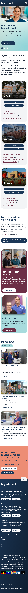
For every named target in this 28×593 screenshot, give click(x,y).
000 (5, 234)
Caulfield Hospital (8, 113)
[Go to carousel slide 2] (4, 48)
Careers (3, 539)
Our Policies (12, 585)
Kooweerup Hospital (9, 198)
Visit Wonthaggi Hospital (10, 40)
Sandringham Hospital (10, 116)
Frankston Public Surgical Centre (13, 159)
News (2, 544)
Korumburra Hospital (9, 200)
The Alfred (6, 111)
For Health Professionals (7, 542)
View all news (6, 345)
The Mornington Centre (10, 162)
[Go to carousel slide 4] (7, 48)
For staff (3, 547)
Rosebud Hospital (8, 157)
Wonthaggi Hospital (9, 205)
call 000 (18, 464)
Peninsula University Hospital (11, 155)
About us (3, 537)
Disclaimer (4, 585)
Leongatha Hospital (9, 203)
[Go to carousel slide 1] (1, 48)
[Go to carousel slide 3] (6, 48)
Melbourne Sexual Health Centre (12, 118)
